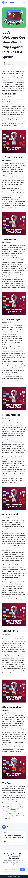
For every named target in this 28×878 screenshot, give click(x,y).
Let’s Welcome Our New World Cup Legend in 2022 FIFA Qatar (13, 838)
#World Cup (6, 832)
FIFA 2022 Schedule (12, 814)
